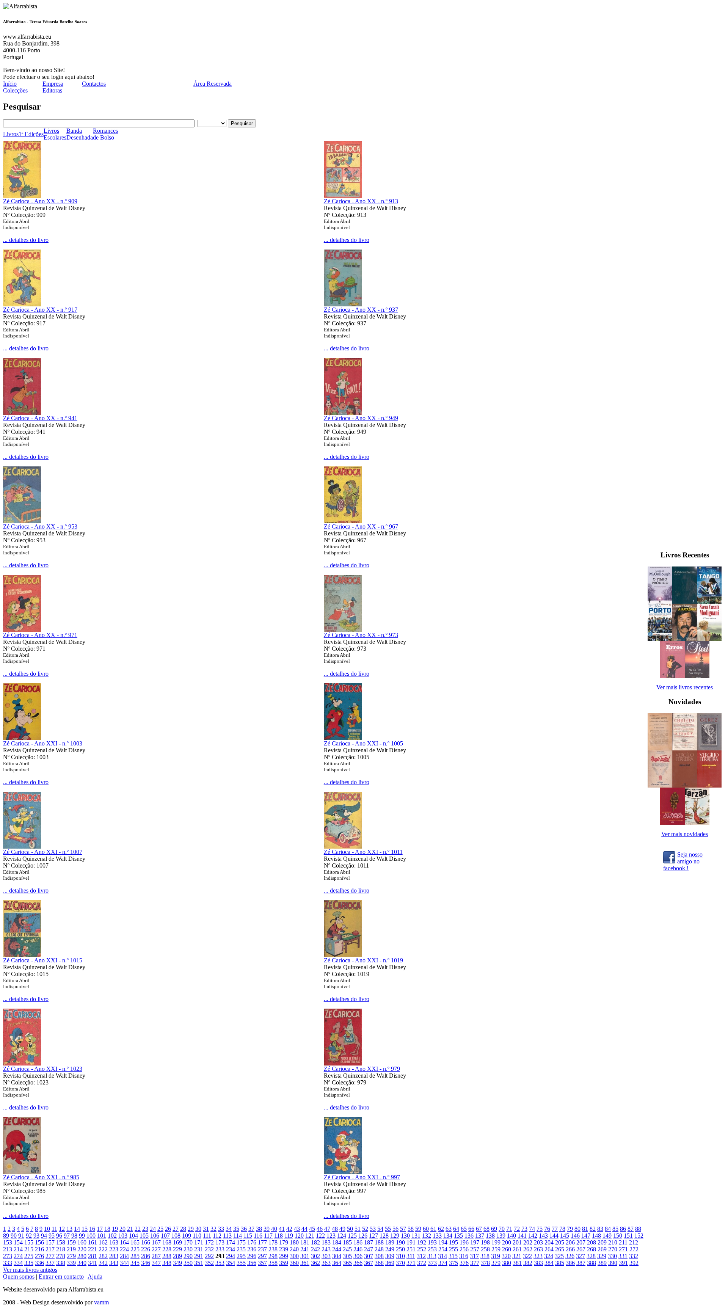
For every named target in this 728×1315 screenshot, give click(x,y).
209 (602, 1242)
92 (29, 1235)
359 (283, 1263)
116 (258, 1235)
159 (71, 1242)
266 (570, 1249)
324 (548, 1256)
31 (206, 1229)
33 (221, 1229)
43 (297, 1229)
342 (103, 1263)
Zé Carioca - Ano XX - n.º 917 (40, 309)
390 (612, 1263)
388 (591, 1263)
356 (251, 1263)
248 (379, 1249)
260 (506, 1249)
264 (549, 1249)
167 (156, 1242)
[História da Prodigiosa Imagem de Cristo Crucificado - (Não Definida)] (684, 748)
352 (209, 1263)
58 (411, 1229)
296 (251, 1256)
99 (82, 1235)
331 (623, 1256)
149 (607, 1235)
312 (421, 1256)
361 (304, 1263)
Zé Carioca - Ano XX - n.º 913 (361, 201)
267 (580, 1249)
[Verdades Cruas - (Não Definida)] (660, 748)
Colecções (15, 90)
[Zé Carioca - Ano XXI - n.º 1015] (22, 955)
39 (267, 1229)
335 (28, 1263)
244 (336, 1249)
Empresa (52, 83)
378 (485, 1263)
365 (347, 1263)
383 (538, 1263)
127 (373, 1235)
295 (241, 1256)
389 (602, 1263)
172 (209, 1242)
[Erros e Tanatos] (672, 676)
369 (389, 1263)
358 (273, 1263)
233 (219, 1249)
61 (433, 1229)
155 (28, 1242)
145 (564, 1235)
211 (623, 1242)
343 (113, 1263)
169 (177, 1242)
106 (154, 1235)
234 (230, 1249)
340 (81, 1263)
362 (315, 1263)
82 (593, 1229)
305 (347, 1256)
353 (219, 1263)
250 (400, 1249)
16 (92, 1229)
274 (18, 1256)
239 (283, 1249)
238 (273, 1249)
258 (485, 1249)
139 (500, 1235)
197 (474, 1242)
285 (135, 1256)
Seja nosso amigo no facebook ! (683, 860)
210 (612, 1242)
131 (415, 1235)
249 (389, 1249)
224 (124, 1249)
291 (198, 1256)
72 (517, 1229)
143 (543, 1235)
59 (418, 1229)
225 (135, 1249)
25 (160, 1229)
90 (14, 1235)
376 (464, 1263)
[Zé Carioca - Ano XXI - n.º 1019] (343, 955)
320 (506, 1256)
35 (236, 1229)
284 (124, 1256)
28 (183, 1229)
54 (380, 1229)
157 (50, 1242)
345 (135, 1263)
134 (447, 1235)
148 (596, 1235)
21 (130, 1229)
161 (92, 1242)
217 (50, 1249)
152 (638, 1235)
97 (67, 1235)
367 (368, 1263)
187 (368, 1242)
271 (623, 1249)
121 (309, 1235)
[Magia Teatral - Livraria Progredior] (660, 785)
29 (191, 1229)
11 (54, 1229)
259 (495, 1249)
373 (432, 1263)
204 (549, 1242)
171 (198, 1242)
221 (92, 1249)
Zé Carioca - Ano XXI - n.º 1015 (42, 960)
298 (273, 1256)
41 (282, 1229)
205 (559, 1242)
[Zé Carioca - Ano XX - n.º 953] (22, 521)
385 (559, 1263)
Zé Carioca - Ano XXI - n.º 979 (362, 1068)
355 (241, 1263)
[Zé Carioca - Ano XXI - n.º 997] (343, 1172)
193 (432, 1242)
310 (400, 1256)
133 (437, 1235)
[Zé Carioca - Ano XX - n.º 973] (343, 629)
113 (227, 1235)
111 (207, 1235)
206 (570, 1242)
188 (379, 1242)
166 (145, 1242)
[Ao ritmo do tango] (709, 601)
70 (502, 1229)
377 (474, 1263)
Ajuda (95, 1276)
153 (7, 1242)
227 (156, 1249)
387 (580, 1263)
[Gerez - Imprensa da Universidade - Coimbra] (709, 748)
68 (486, 1229)
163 (113, 1242)
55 (388, 1229)
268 (591, 1249)
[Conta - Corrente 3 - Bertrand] (709, 785)
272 (634, 1249)
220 (81, 1249)
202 (527, 1242)
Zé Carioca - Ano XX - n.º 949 (361, 418)
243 (326, 1249)
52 (365, 1229)
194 (442, 1242)
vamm (101, 1302)
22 (138, 1229)
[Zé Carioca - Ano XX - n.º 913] (343, 196)
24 (153, 1229)
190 (400, 1242)
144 (554, 1235)
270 (612, 1249)
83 (600, 1229)
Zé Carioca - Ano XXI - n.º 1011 (363, 852)
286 (145, 1256)
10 (47, 1229)
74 (532, 1229)
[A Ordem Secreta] (684, 601)
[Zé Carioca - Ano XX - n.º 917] (22, 304)
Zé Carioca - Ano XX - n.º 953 (40, 526)
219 (71, 1249)
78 (562, 1229)
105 (144, 1235)
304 (336, 1256)
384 (549, 1263)
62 (441, 1229)
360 (294, 1263)
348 (166, 1263)
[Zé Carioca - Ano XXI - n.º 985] (22, 1172)
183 (326, 1242)
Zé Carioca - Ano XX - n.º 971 (40, 635)
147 (585, 1235)
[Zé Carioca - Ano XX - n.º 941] (22, 413)
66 (471, 1229)
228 (166, 1249)
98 (74, 1235)
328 (591, 1256)
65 (464, 1229)
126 (362, 1235)
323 (538, 1256)
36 (244, 1229)
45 (312, 1229)
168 (166, 1242)
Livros (11, 134)
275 (28, 1256)
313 (431, 1256)
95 (52, 1235)
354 (230, 1263)
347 (156, 1263)
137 (479, 1235)
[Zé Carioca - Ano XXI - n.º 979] (343, 1063)
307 (368, 1256)
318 (485, 1256)
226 (145, 1249)
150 (617, 1235)
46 (320, 1229)
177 (262, 1242)
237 (262, 1249)
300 (294, 1256)
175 (241, 1242)
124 (341, 1235)
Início (10, 83)
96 (59, 1235)
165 (135, 1242)
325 (559, 1256)
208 (591, 1242)
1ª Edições (31, 134)
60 (426, 1229)
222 (103, 1249)
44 (304, 1229)
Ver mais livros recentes (684, 687)
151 (628, 1235)
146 (575, 1235)
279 (71, 1256)
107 (165, 1235)
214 (18, 1249)
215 (28, 1249)
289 (177, 1256)
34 (229, 1229)
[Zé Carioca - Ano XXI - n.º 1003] (22, 738)
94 (44, 1235)
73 (524, 1229)
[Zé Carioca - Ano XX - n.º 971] (22, 629)
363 (326, 1263)
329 (601, 1256)
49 (342, 1229)
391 (623, 1263)
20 (122, 1229)
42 (289, 1229)
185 (347, 1242)
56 (395, 1229)
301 (304, 1256)
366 (357, 1263)
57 (403, 1229)
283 (113, 1256)
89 (6, 1235)
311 (410, 1256)
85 (615, 1229)
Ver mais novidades (684, 834)
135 (458, 1235)
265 (559, 1249)
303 (326, 1256)
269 (602, 1249)
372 (421, 1263)
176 (251, 1242)
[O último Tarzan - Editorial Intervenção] (697, 822)
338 (60, 1263)
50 (350, 1229)
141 (522, 1235)
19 (115, 1229)
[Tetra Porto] (660, 639)
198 (485, 1242)
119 (288, 1235)
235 (241, 1249)
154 (18, 1242)
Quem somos (19, 1276)
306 (357, 1256)
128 (384, 1235)
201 (517, 1242)
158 (60, 1242)
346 (145, 1263)
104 (133, 1235)
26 (168, 1229)
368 (379, 1263)
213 (7, 1249)
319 (495, 1256)
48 (335, 1229)
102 (112, 1235)
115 (247, 1235)
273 (7, 1256)
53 (373, 1229)
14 (77, 1229)
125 (352, 1235)
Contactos (94, 83)
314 (442, 1256)
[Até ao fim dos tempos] (697, 676)
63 (449, 1229)
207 (580, 1242)
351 (198, 1263)
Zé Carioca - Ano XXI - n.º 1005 (363, 743)
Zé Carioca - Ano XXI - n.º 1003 (42, 743)
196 (464, 1242)
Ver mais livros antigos (30, 1269)
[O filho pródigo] (660, 601)
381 (517, 1263)
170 (188, 1242)
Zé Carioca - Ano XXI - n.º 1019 (363, 960)
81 (585, 1229)
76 (547, 1229)
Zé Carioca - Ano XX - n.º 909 (40, 201)
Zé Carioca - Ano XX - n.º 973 (361, 635)
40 (274, 1229)
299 (283, 1256)
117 (268, 1235)
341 (92, 1263)
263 (538, 1249)
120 (299, 1235)
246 (357, 1249)
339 (71, 1263)
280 (81, 1256)
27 (176, 1229)
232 (209, 1249)
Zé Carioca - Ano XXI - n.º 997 (362, 1177)
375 (453, 1263)
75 (540, 1229)
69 (494, 1229)
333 (7, 1263)
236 (251, 1249)
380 (506, 1263)
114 (237, 1235)
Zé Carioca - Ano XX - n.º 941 (40, 418)
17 (100, 1229)
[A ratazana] (684, 639)
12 (62, 1229)
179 (283, 1242)
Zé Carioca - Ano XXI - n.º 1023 (42, 1068)
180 (294, 1242)
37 (251, 1229)
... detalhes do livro (26, 240)
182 (315, 1242)
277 (50, 1256)
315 (453, 1256)
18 (107, 1229)
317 (474, 1256)
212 (633, 1242)
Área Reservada (212, 83)
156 (39, 1242)
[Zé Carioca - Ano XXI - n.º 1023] (22, 1063)
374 (442, 1263)
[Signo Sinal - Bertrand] (684, 785)
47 (327, 1229)
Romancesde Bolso (105, 134)
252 (421, 1249)
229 (177, 1249)
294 (230, 1256)
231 (198, 1249)
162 (103, 1242)
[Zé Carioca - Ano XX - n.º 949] (343, 413)
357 (262, 1263)
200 (506, 1242)
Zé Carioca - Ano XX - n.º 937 (361, 309)
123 (331, 1235)
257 (474, 1249)
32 (213, 1229)
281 (92, 1256)
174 (230, 1242)
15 (85, 1229)
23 (145, 1229)
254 (442, 1249)
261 (517, 1249)
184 (336, 1242)
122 (320, 1235)
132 (426, 1235)
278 (60, 1256)
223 (113, 1249)
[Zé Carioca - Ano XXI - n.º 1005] (343, 738)
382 (527, 1263)
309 (389, 1256)
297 (262, 1256)
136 (469, 1235)
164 (124, 1242)
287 (156, 1256)
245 (347, 1249)
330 (612, 1256)
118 (278, 1235)
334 (18, 1263)
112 (217, 1235)
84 (608, 1229)
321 (516, 1256)
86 (623, 1229)
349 (177, 1263)
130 (405, 1235)
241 (304, 1249)
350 (188, 1263)
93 (36, 1235)
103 (122, 1235)
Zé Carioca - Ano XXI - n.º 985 (41, 1177)
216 (39, 1249)
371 (411, 1263)
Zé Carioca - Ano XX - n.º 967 (361, 526)
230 (188, 1249)
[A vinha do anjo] (709, 639)
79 (570, 1229)
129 (394, 1235)
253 (432, 1249)
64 (456, 1229)
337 (50, 1263)
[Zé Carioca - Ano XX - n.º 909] (22, 196)
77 (555, 1229)
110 (197, 1235)
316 (463, 1256)
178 (273, 1242)
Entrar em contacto (61, 1276)
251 (411, 1249)
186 (357, 1242)
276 (39, 1256)
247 (368, 1249)
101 (101, 1235)
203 (538, 1242)
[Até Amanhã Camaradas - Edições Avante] (672, 822)
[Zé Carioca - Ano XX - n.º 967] (343, 521)
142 (532, 1235)
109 (186, 1235)
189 (389, 1242)
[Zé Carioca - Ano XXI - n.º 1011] (343, 846)
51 (358, 1229)
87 (631, 1229)
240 (294, 1249)
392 (634, 1263)
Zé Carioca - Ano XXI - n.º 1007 (42, 852)
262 (527, 1249)
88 (638, 1229)
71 (509, 1229)
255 (453, 1249)
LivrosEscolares (55, 134)
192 (421, 1242)
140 (511, 1235)
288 (166, 1256)
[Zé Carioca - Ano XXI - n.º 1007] (22, 846)
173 (219, 1242)
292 (209, 1256)
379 (495, 1263)
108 (175, 1235)
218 (60, 1249)
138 (490, 1235)
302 (315, 1256)
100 (91, 1235)
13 (69, 1229)
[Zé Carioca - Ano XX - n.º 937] (343, 304)
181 (304, 1242)
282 (103, 1256)
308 (379, 1256)
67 (479, 1229)
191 (411, 1242)
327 (580, 1256)
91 (21, 1235)
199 (495, 1242)
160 (81, 1242)
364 (336, 1263)
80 (577, 1229)
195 (453, 1242)
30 (198, 1229)
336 (39, 1263)
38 (259, 1229)
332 (633, 1256)
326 (569, 1256)
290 (188, 1256)
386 (570, 1263)
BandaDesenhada (79, 134)
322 (527, 1256)
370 (400, 1263)
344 (124, 1263)
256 (464, 1249)
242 (315, 1249)
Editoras (52, 90)
